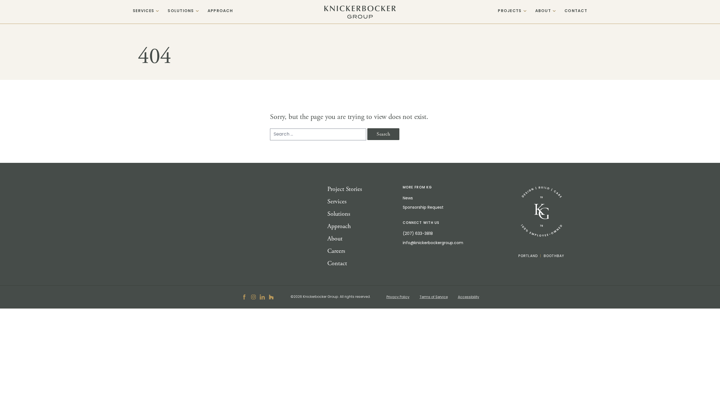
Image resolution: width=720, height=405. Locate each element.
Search (383, 134)
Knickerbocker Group (360, 12)
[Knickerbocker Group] (541, 211)
